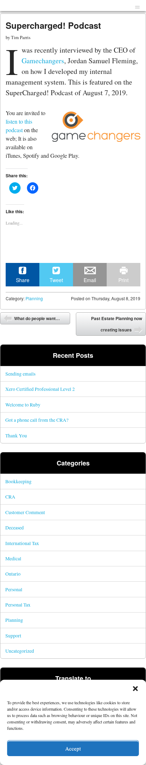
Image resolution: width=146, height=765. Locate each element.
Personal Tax (17, 604)
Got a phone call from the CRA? (36, 419)
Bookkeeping (18, 481)
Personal (13, 589)
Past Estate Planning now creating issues (116, 324)
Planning (34, 298)
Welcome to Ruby (22, 404)
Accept (73, 748)
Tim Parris (20, 37)
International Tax (22, 543)
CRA (10, 496)
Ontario (13, 573)
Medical (13, 558)
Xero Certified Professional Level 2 (40, 389)
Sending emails (20, 373)
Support (13, 635)
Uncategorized (19, 650)
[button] (135, 688)
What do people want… (36, 318)
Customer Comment (25, 512)
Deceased (14, 527)
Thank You (16, 435)
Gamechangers (43, 60)
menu (137, 6)
